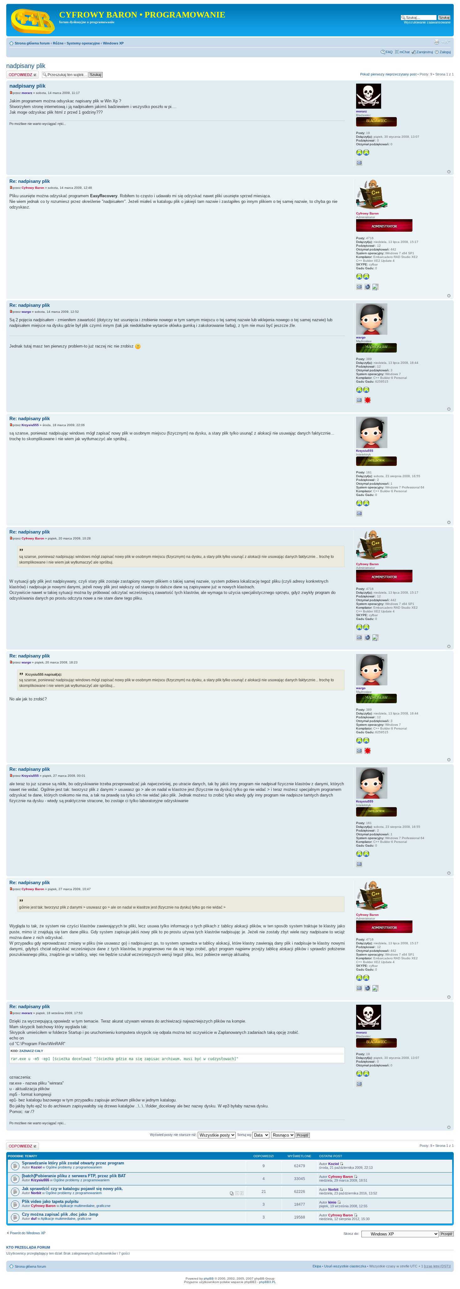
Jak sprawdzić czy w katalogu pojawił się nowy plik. (72, 1188)
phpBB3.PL (267, 1282)
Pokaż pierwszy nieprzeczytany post (388, 74)
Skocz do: (351, 1233)
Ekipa (317, 1266)
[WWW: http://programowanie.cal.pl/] (367, 287)
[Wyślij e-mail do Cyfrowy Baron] (359, 287)
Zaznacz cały (31, 1051)
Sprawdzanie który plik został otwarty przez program (73, 1163)
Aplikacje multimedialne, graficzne (85, 1206)
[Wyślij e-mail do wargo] (359, 400)
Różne (58, 43)
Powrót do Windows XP (27, 1233)
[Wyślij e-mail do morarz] (359, 163)
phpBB (209, 1278)
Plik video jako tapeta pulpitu (50, 1201)
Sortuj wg (244, 1135)
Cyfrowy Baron (33, 187)
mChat (405, 52)
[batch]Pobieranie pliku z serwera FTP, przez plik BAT (74, 1175)
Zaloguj (445, 52)
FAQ (389, 52)
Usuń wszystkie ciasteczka (345, 1266)
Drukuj (436, 42)
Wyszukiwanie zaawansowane (427, 22)
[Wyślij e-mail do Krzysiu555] (359, 513)
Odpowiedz (14, 73)
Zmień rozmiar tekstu (446, 42)
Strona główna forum (32, 43)
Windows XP (113, 43)
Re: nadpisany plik (29, 181)
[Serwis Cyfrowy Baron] (33, 20)
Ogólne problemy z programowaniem (74, 1167)
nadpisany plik (25, 65)
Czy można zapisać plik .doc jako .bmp (60, 1214)
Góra (449, 171)
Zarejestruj (425, 52)
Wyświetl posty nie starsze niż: (174, 1135)
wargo (26, 311)
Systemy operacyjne (83, 43)
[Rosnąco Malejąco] (290, 1135)
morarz (27, 93)
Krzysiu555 (30, 425)
